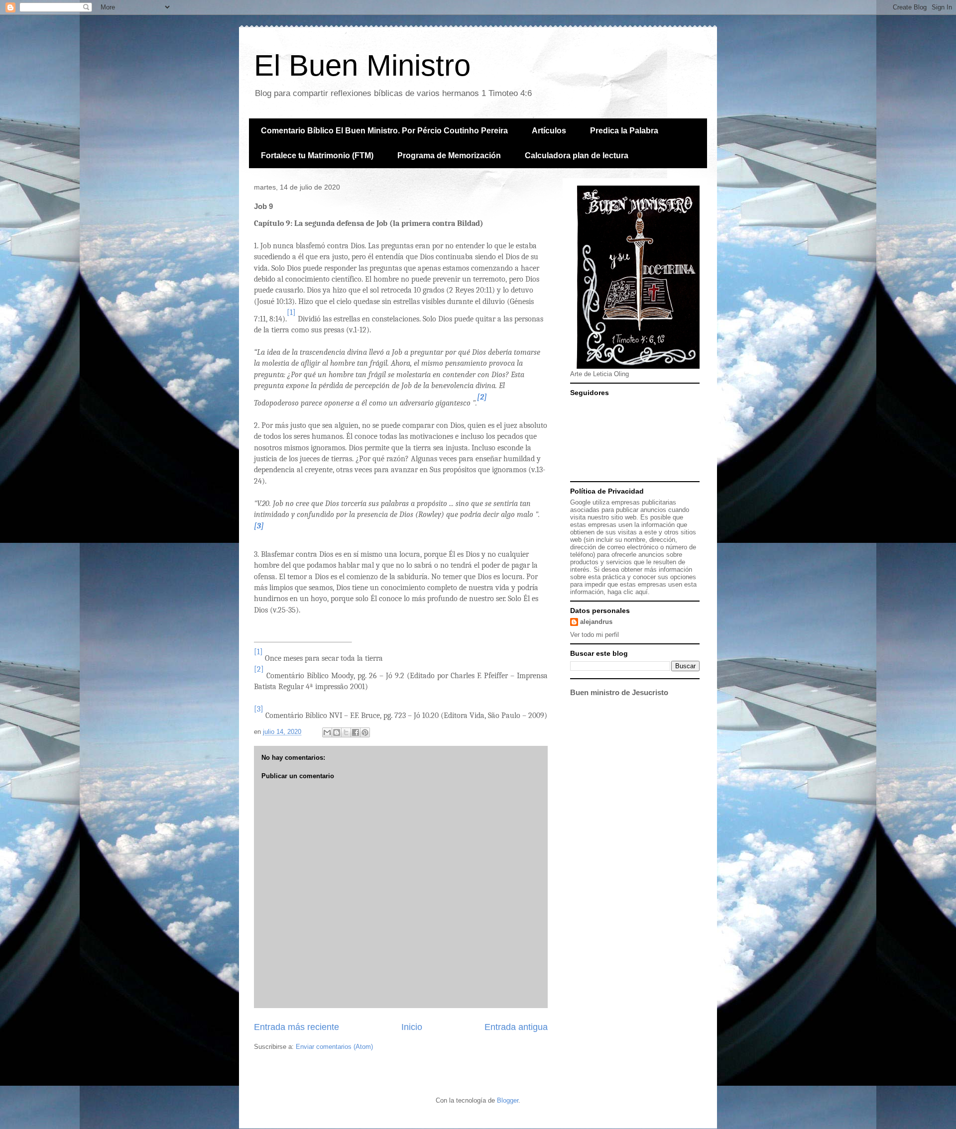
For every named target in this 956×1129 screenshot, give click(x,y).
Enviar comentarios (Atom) (334, 1046)
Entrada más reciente (296, 1027)
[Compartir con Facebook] (355, 732)
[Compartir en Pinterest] (365, 732)
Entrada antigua (516, 1027)
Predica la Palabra (624, 130)
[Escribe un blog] (337, 732)
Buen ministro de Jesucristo (619, 692)
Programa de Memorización (449, 155)
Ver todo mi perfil (594, 634)
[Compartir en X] (346, 732)
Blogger (507, 1100)
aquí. (642, 592)
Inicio (411, 1027)
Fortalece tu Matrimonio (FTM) (317, 155)
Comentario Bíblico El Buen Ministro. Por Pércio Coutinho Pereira (384, 130)
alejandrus (596, 621)
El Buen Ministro (362, 65)
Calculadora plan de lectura (576, 155)
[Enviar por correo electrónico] (327, 732)
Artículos (549, 130)
